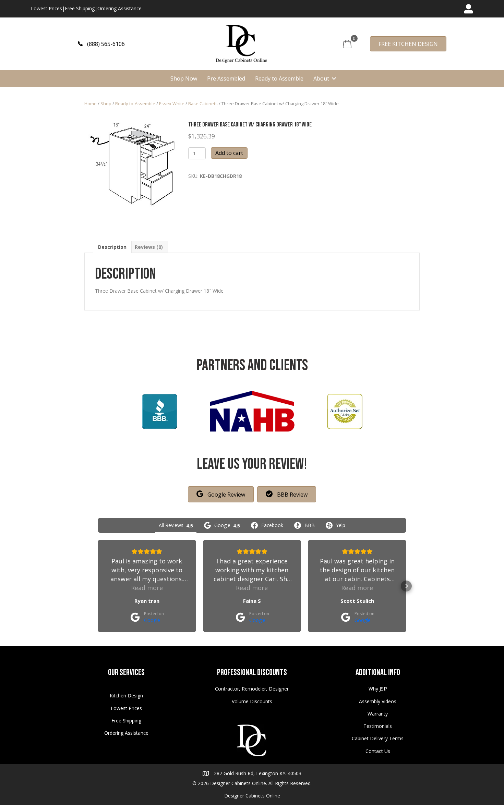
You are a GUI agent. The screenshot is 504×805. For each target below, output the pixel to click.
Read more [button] (147, 588)
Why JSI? (378, 688)
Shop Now (183, 78)
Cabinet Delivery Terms (378, 738)
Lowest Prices (46, 8)
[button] (101, 43)
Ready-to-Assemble (135, 103)
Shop (105, 103)
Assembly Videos (377, 701)
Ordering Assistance (119, 8)
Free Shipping (80, 8)
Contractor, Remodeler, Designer (252, 688)
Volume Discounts (252, 701)
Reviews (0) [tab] (149, 247)
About (321, 78)
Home (90, 103)
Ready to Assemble (279, 78)
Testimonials (377, 726)
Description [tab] (112, 247)
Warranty (378, 713)
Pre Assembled (226, 78)
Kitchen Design (126, 695)
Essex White (171, 103)
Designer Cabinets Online (252, 795)
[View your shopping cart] (347, 43)
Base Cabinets (203, 103)
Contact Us (377, 751)
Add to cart (229, 153)
